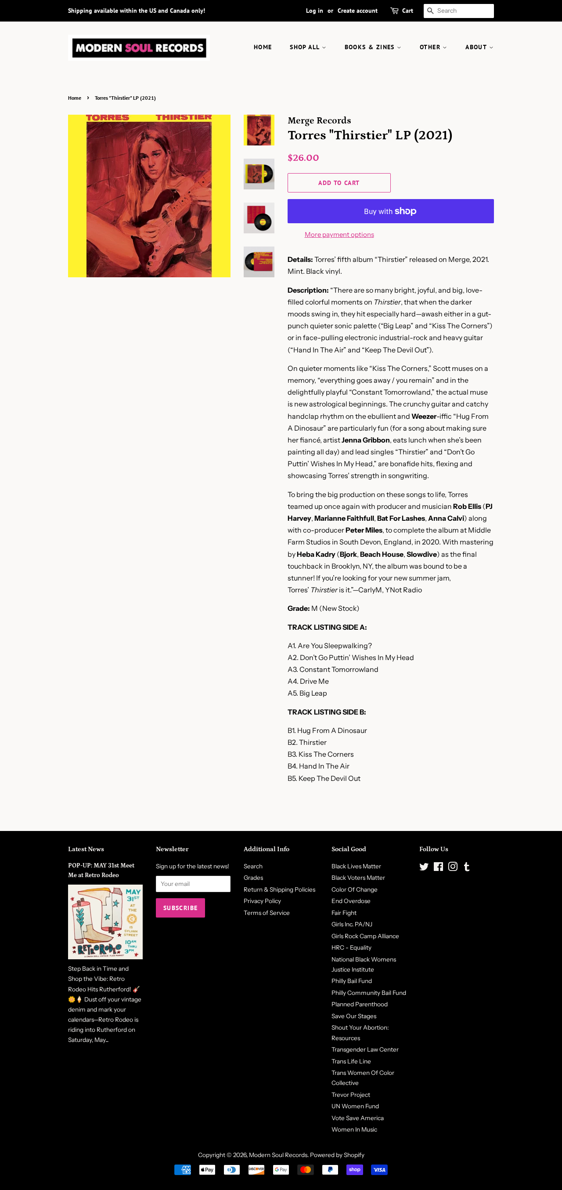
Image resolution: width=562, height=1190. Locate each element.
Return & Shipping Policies (279, 889)
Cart (407, 11)
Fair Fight (344, 912)
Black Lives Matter (356, 866)
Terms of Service (267, 912)
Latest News (86, 849)
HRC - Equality (351, 947)
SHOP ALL (306, 47)
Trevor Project (350, 1094)
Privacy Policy (262, 900)
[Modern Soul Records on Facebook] (438, 868)
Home (74, 97)
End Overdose (351, 900)
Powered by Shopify (337, 1154)
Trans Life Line (351, 1061)
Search (253, 866)
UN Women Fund (355, 1106)
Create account (358, 11)
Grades (253, 877)
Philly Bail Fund (351, 980)
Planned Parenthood (359, 1004)
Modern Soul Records (278, 1154)
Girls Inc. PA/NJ (351, 924)
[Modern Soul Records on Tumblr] (467, 868)
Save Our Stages (353, 1015)
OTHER (431, 47)
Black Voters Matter (358, 877)
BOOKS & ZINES (371, 47)
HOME (263, 47)
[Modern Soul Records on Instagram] (453, 868)
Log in (314, 11)
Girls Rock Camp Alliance (365, 936)
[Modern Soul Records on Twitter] (424, 868)
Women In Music (354, 1129)
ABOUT (477, 47)
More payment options (339, 234)
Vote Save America (357, 1117)
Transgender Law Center (365, 1049)
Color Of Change (354, 889)
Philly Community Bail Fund (368, 992)
